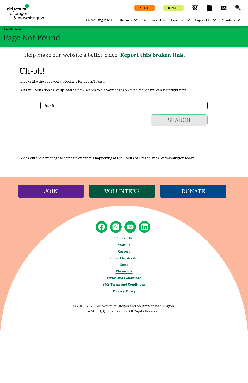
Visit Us (124, 245)
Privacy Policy (124, 291)
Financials (124, 271)
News (124, 265)
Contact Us (124, 238)
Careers (124, 251)
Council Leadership (124, 258)
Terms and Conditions (124, 278)
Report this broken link (151, 55)
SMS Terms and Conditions (124, 284)
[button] (195, 9)
